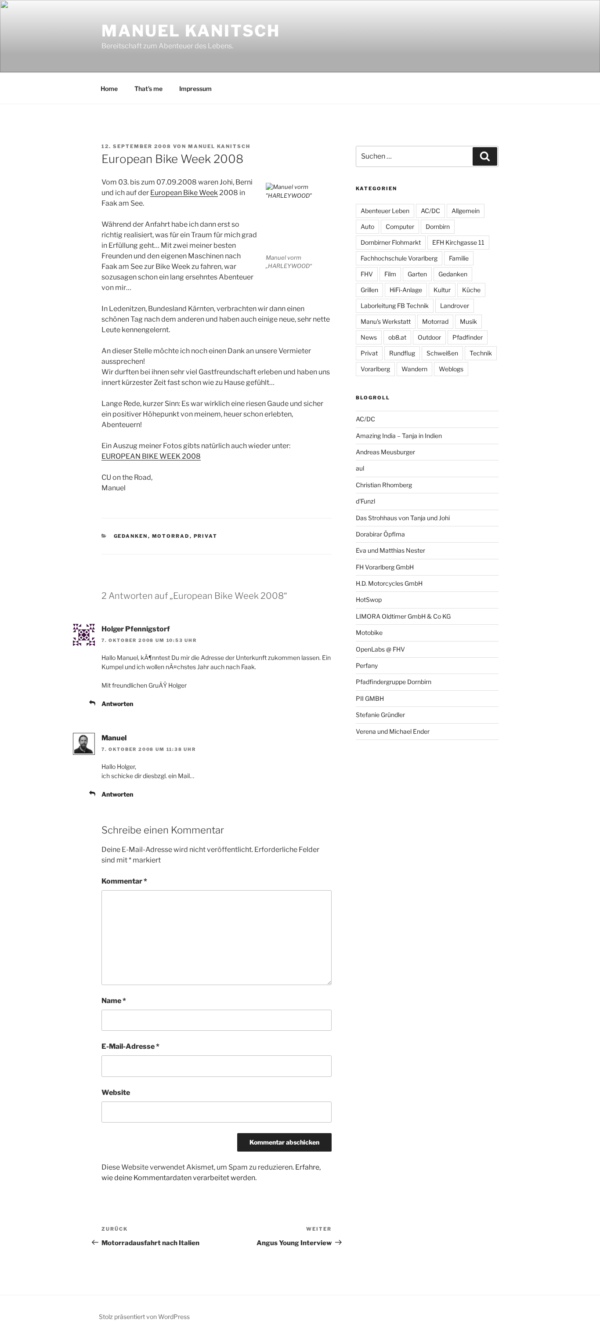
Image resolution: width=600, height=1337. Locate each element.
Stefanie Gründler (380, 714)
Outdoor (429, 337)
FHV (367, 274)
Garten (417, 274)
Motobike (369, 632)
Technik (481, 353)
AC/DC (430, 210)
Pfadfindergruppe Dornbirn (393, 681)
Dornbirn (438, 226)
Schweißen (442, 353)
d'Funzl (365, 501)
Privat (206, 536)
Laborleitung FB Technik (395, 305)
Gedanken (131, 536)
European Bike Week (184, 192)
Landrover (454, 305)
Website (115, 1092)
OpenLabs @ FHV (380, 649)
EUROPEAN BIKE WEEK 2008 (151, 456)
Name (113, 1000)
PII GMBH (370, 698)
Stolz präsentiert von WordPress (144, 1316)
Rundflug (402, 353)
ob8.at (397, 337)
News (369, 337)
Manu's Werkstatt (386, 321)
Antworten (117, 703)
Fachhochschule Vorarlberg (399, 258)
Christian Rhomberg (384, 485)
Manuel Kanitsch (190, 30)
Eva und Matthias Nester (390, 550)
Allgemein (466, 210)
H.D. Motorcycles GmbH (389, 583)
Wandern (414, 369)
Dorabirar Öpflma (380, 534)
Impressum (195, 88)
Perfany (367, 665)
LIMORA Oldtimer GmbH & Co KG (403, 616)
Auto (367, 226)
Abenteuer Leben (385, 210)
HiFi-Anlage (406, 289)
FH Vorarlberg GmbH (385, 567)
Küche (471, 289)
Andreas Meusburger (385, 452)
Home (109, 88)
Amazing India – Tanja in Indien (399, 435)
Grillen (369, 289)
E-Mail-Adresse (130, 1046)
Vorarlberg (375, 369)
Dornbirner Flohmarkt (391, 242)
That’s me (148, 88)
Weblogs (451, 369)
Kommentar (124, 881)
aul (360, 468)
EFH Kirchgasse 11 (458, 242)
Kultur (442, 289)
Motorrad (171, 536)
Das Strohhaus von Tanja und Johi (403, 518)
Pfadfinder (467, 337)
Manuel (114, 738)
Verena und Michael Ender (393, 731)
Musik (468, 321)
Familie (459, 258)
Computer (400, 226)
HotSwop (369, 599)
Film (390, 274)
